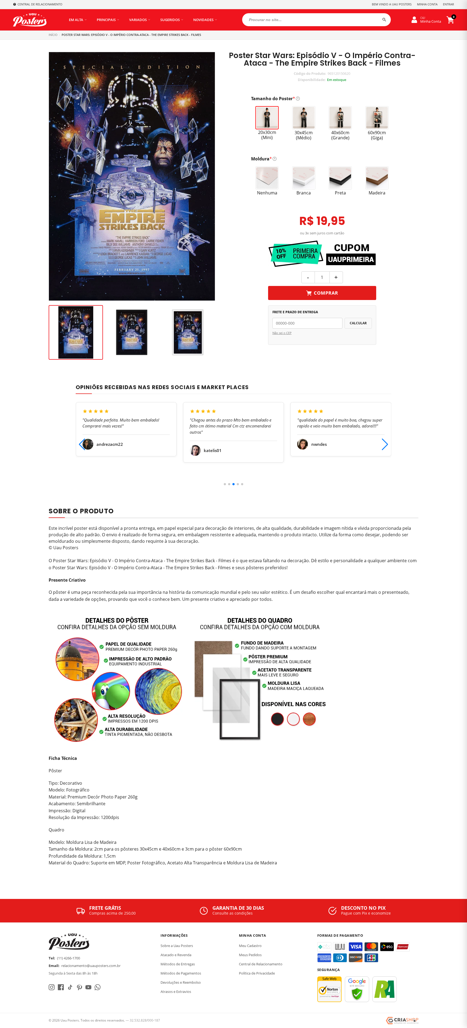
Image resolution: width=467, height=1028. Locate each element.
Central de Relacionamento (260, 964)
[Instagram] (52, 987)
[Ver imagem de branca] (188, 332)
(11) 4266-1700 (68, 958)
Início (53, 35)
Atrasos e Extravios (176, 991)
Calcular (358, 323)
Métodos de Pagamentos (181, 973)
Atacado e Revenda (176, 954)
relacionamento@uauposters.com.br (91, 965)
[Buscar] (384, 19)
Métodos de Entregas (178, 964)
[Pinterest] (79, 987)
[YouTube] (88, 987)
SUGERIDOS (170, 19)
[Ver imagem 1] (76, 332)
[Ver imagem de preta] (132, 332)
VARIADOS (138, 19)
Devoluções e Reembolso (181, 982)
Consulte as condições (232, 913)
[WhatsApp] (98, 987)
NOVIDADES (203, 19)
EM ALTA (76, 19)
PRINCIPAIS (106, 19)
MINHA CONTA (427, 4)
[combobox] (316, 19)
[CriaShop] (402, 1020)
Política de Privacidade (257, 973)
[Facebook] (61, 987)
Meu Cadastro (250, 945)
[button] (225, 484)
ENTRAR (448, 4)
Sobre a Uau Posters (177, 945)
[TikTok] (70, 987)
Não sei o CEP (282, 333)
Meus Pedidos (250, 954)
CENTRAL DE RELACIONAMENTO (40, 4)
